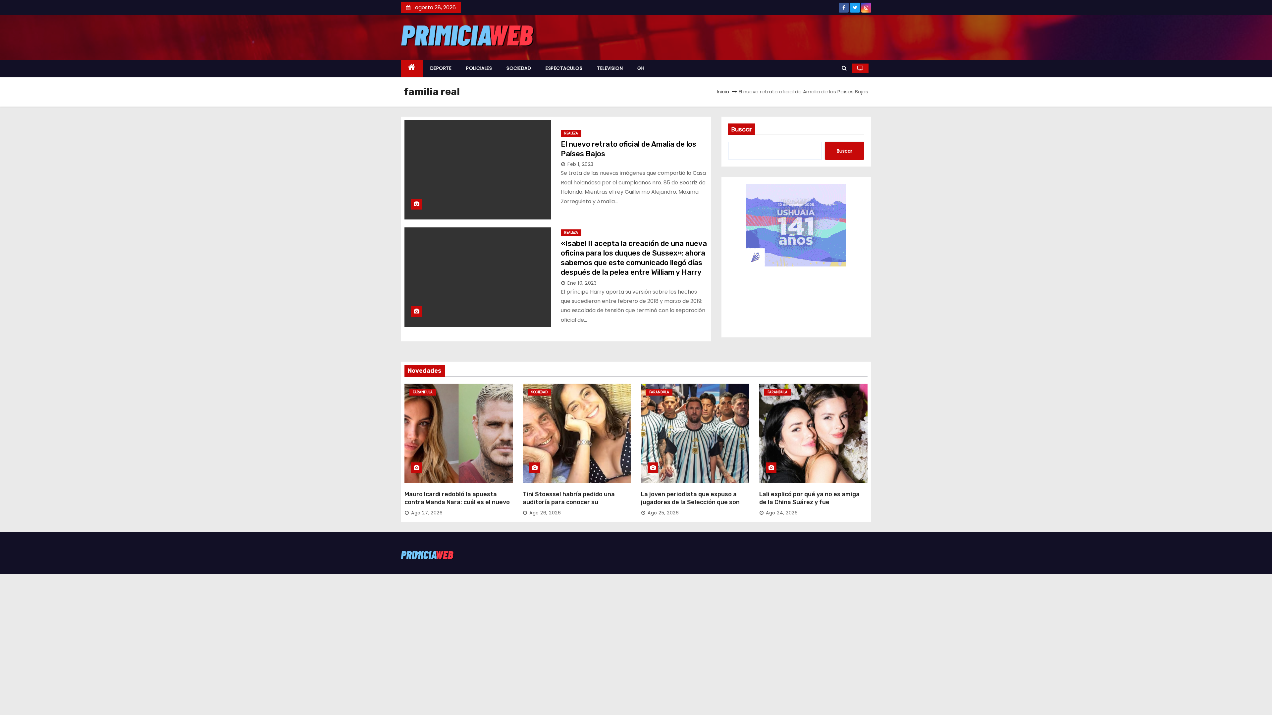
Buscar (741, 129)
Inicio (723, 91)
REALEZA (571, 133)
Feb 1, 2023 (580, 164)
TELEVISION (610, 68)
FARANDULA (423, 392)
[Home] (412, 68)
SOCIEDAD (518, 68)
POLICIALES (479, 68)
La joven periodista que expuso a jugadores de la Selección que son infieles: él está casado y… (690, 502)
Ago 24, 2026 (782, 512)
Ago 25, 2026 (663, 512)
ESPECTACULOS (564, 68)
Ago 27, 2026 (427, 512)
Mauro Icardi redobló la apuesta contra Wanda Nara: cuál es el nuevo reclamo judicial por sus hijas (457, 502)
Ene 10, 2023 (582, 283)
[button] (844, 68)
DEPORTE (441, 68)
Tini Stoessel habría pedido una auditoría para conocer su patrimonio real (569, 502)
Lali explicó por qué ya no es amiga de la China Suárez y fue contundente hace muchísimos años (812, 502)
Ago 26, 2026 (545, 512)
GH (640, 68)
